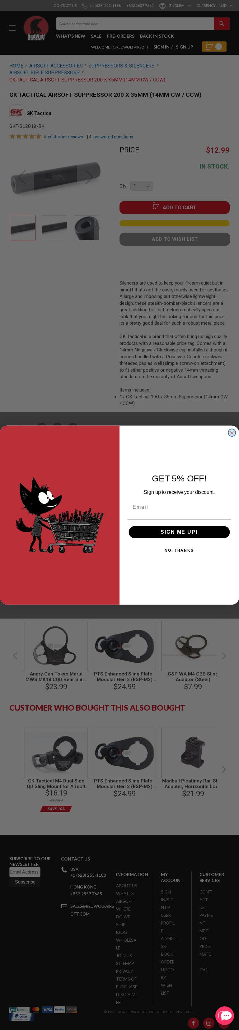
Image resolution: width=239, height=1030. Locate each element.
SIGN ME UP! (179, 532)
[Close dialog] (232, 433)
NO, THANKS (179, 550)
